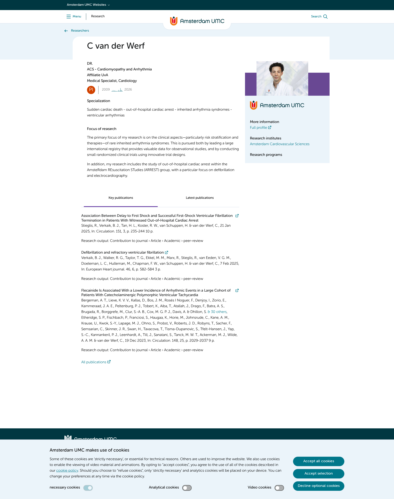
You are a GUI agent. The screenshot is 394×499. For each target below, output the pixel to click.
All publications (93, 362)
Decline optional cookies (319, 486)
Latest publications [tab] (200, 198)
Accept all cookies (318, 461)
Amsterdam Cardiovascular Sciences (279, 144)
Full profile (258, 128)
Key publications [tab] (121, 198)
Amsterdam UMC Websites (86, 5)
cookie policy (67, 471)
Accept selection (319, 473)
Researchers (80, 30)
